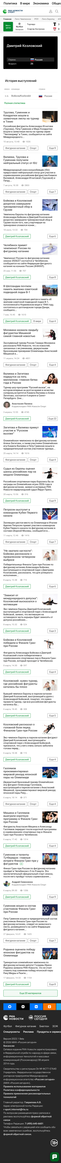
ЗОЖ (55, 1026)
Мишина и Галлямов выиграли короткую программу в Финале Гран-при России (20, 817)
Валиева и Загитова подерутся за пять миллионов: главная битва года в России (20, 378)
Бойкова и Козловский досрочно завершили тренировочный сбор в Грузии (17, 205)
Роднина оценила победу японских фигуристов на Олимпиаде (19, 952)
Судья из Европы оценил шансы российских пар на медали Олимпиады (19, 471)
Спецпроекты (11, 1031)
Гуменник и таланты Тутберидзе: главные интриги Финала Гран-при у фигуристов (20, 859)
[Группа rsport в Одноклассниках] (49, 1006)
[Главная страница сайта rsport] (20, 11)
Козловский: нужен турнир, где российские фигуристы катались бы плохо (20, 683)
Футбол (7, 1026)
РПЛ (36, 19)
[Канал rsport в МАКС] (9, 1006)
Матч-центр (8, 26)
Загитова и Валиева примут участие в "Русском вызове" (21, 430)
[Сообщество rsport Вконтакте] (36, 1006)
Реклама (28, 1031)
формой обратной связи (17, 1134)
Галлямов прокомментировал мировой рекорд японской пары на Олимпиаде (20, 773)
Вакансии (8, 1045)
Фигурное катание (25, 1026)
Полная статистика (14, 103)
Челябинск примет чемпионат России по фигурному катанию (17, 248)
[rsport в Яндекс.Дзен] (23, 1006)
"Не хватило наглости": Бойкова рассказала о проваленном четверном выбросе (19, 555)
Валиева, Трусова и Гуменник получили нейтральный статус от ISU (20, 160)
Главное (7, 19)
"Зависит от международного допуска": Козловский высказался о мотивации (20, 600)
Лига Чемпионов (23, 19)
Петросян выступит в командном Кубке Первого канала (20, 512)
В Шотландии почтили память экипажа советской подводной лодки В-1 (20, 289)
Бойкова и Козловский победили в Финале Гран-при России (19, 642)
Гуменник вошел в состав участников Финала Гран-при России (19, 908)
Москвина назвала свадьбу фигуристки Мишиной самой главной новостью (20, 333)
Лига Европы (48, 19)
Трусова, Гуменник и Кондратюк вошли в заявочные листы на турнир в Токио (21, 117)
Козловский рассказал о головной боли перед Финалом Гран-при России (20, 727)
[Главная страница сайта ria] (4, 11)
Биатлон (44, 1026)
